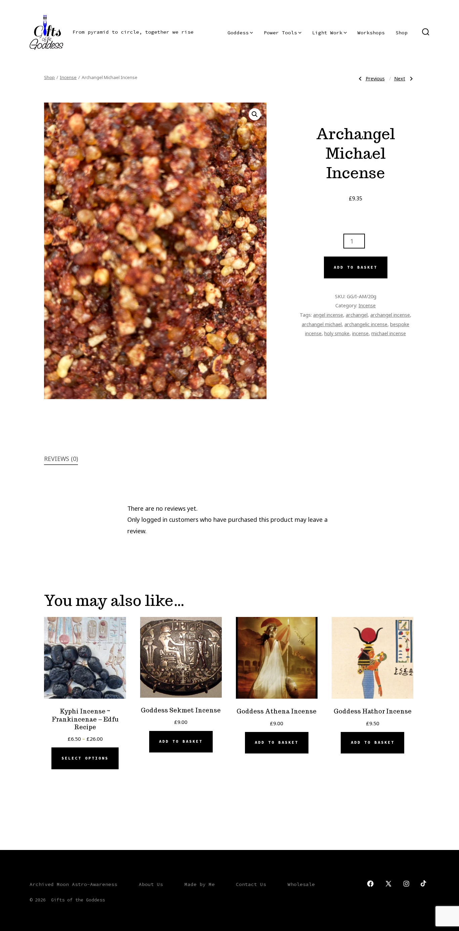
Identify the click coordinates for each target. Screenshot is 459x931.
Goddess (238, 33)
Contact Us (251, 884)
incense (360, 333)
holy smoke (336, 333)
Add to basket (355, 267)
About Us (151, 884)
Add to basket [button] (181, 741)
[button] (255, 114)
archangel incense (390, 314)
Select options (85, 758)
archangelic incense (365, 324)
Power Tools (280, 33)
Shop (401, 33)
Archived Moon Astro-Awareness (73, 884)
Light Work (327, 33)
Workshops (371, 33)
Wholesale (301, 884)
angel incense (328, 314)
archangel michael (322, 324)
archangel (357, 314)
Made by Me (199, 884)
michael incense (388, 333)
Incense (68, 77)
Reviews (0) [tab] (61, 459)
